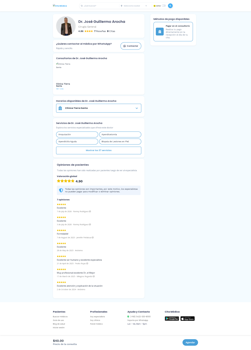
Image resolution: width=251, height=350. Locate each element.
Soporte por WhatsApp (137, 320)
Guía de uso (58, 320)
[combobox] (99, 6)
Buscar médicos (60, 316)
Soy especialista (97, 316)
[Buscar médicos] (170, 5)
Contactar (132, 45)
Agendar (190, 342)
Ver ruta (59, 89)
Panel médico (96, 324)
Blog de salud (59, 324)
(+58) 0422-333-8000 (140, 316)
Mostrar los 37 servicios (99, 150)
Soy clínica (95, 320)
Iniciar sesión (59, 327)
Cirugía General (87, 26)
